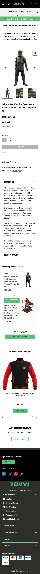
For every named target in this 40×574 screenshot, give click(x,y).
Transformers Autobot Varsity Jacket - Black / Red (20, 394)
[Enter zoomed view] (35, 53)
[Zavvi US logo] (20, 4)
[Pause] (38, 12)
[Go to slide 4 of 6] (7, 417)
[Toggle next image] (34, 68)
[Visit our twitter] (10, 474)
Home (5, 25)
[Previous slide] (32, 417)
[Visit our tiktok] (22, 474)
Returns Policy (12, 503)
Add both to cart (20, 336)
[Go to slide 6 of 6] (11, 417)
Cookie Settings (12, 519)
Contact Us (10, 499)
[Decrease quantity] (4, 140)
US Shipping (11, 507)
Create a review (20, 439)
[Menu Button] (3, 4)
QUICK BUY (20, 410)
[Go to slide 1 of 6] (2, 417)
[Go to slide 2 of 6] (4, 417)
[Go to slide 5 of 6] (9, 417)
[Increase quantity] (16, 140)
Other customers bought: (20, 351)
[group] (20, 68)
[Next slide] (36, 417)
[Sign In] (31, 4)
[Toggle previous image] (5, 68)
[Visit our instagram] (16, 474)
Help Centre (11, 511)
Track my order (12, 515)
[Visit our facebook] (4, 474)
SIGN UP (8, 461)
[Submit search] (9, 4)
